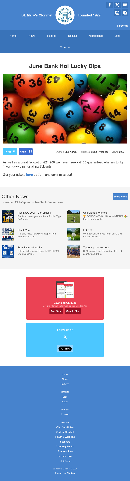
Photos (65, 409)
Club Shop (65, 461)
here (29, 174)
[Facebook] (109, 5)
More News (120, 196)
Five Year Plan (65, 451)
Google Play (72, 311)
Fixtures (51, 35)
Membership (96, 35)
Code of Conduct (65, 432)
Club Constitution (65, 427)
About (65, 401)
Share (23, 151)
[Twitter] (117, 5)
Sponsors (65, 441)
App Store (56, 311)
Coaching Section (65, 446)
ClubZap (71, 473)
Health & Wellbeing (65, 436)
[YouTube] (117, 12)
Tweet (7, 151)
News (32, 35)
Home (13, 35)
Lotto (117, 35)
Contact (65, 414)
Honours (65, 422)
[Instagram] (125, 12)
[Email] (125, 5)
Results (72, 35)
